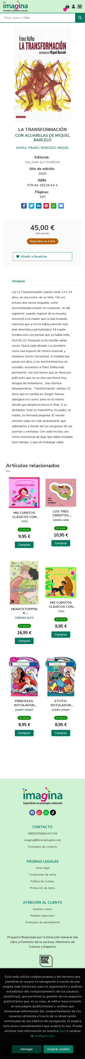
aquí (62, 1031)
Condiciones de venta (42, 874)
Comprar (24, 545)
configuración (44, 1036)
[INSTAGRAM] (39, 813)
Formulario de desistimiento (42, 922)
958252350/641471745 (42, 833)
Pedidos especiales (42, 916)
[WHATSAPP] (46, 813)
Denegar (27, 1049)
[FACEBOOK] (32, 813)
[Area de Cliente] (73, 6)
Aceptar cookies (58, 1049)
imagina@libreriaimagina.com (42, 840)
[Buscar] (80, 18)
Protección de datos (42, 888)
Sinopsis (18, 281)
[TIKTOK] (53, 813)
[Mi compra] (67, 6)
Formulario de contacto (42, 847)
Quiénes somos (42, 909)
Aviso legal (43, 868)
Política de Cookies (42, 881)
